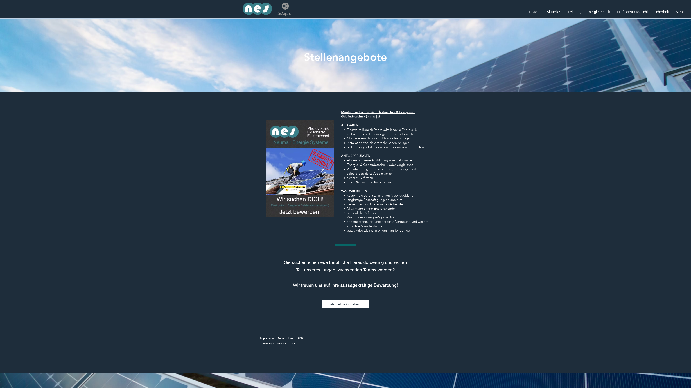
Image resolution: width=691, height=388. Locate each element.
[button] (679, 12)
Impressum (267, 338)
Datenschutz (286, 338)
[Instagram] (285, 6)
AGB (300, 338)
